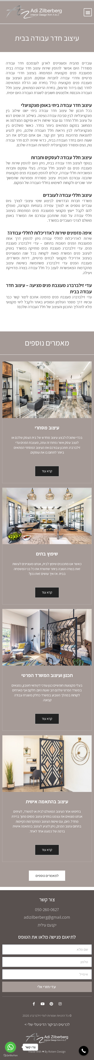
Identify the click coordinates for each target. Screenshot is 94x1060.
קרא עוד (47, 471)
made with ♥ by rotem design (47, 1051)
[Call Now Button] (84, 1051)
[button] (88, 12)
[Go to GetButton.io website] (10, 1055)
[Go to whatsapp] (10, 1047)
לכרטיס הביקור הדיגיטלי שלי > (47, 1024)
